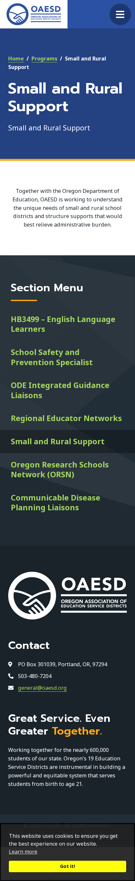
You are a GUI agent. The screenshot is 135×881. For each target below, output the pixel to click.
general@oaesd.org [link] (42, 687)
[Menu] (120, 14)
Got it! (67, 866)
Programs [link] (44, 58)
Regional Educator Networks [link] (66, 418)
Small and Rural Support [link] (58, 441)
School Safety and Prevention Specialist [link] (52, 357)
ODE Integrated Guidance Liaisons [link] (60, 390)
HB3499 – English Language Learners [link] (63, 324)
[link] (34, 14)
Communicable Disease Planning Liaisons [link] (55, 502)
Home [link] (16, 58)
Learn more (23, 851)
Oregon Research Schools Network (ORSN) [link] (60, 469)
